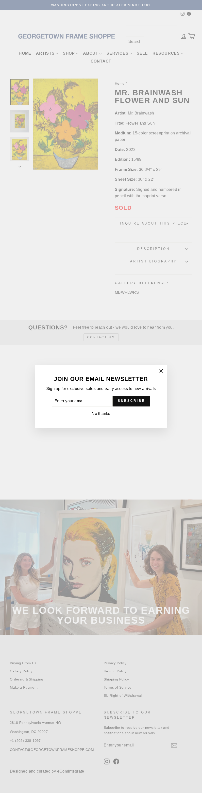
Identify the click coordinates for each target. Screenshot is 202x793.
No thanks (101, 413)
